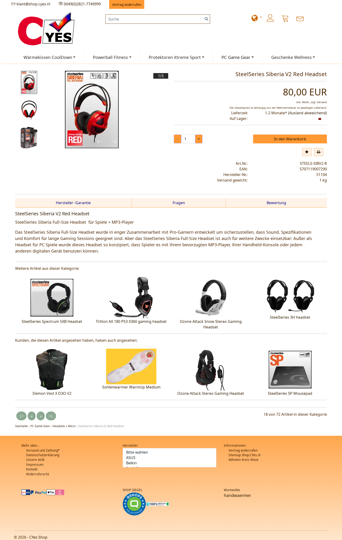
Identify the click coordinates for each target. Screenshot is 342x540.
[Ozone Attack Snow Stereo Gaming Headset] (211, 297)
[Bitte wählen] (169, 452)
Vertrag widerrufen (243, 450)
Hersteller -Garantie (73, 202)
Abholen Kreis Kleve (243, 459)
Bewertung (276, 202)
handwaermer (237, 495)
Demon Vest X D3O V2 (52, 393)
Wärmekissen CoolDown (47, 57)
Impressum (35, 464)
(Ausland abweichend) (307, 112)
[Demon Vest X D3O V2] (52, 369)
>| (51, 415)
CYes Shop (38, 537)
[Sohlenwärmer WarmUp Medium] (131, 366)
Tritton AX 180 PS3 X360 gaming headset (131, 321)
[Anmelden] (270, 18)
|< (21, 415)
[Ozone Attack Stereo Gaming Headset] (211, 369)
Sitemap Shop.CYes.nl (244, 455)
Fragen (179, 202)
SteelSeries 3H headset (290, 317)
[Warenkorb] (285, 18)
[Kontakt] (300, 18)
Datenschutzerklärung (42, 455)
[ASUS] (169, 457)
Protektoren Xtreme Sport (175, 57)
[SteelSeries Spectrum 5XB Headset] (52, 297)
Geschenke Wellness (291, 57)
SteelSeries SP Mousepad (290, 393)
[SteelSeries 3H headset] (290, 295)
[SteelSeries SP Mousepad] (290, 369)
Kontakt (31, 469)
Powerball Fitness (110, 57)
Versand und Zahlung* (43, 450)
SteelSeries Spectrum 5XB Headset (52, 321)
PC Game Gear (235, 57)
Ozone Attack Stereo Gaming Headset (210, 393)
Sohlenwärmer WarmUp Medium (131, 387)
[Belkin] (169, 463)
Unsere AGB (35, 459)
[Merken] (307, 152)
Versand (322, 102)
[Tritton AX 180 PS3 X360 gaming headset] (131, 297)
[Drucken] (318, 152)
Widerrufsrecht (37, 474)
